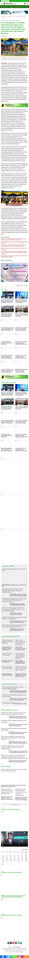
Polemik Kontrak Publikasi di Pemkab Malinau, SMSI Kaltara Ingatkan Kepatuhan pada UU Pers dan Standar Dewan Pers (18, 742)
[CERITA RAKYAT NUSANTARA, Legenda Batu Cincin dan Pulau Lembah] (14, 695)
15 (22, 857)
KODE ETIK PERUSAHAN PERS (19, 950)
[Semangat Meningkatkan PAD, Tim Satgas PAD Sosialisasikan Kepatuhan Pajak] (7, 350)
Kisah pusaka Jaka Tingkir (20, 703)
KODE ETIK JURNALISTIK (21, 948)
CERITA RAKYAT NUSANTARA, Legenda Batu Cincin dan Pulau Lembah (18, 699)
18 (6, 858)
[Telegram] (21, 943)
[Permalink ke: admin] (2, 36)
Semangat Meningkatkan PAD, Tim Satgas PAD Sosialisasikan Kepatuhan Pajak (6, 357)
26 (10, 860)
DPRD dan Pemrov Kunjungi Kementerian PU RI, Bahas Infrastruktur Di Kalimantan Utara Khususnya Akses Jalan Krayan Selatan (17, 614)
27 (14, 860)
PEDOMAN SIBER (7, 950)
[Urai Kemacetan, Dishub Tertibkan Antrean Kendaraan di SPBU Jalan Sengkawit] (21, 350)
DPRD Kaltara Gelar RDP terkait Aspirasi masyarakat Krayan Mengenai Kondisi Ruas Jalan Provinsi (18, 629)
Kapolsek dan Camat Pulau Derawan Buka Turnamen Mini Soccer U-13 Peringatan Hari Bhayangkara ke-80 (21, 798)
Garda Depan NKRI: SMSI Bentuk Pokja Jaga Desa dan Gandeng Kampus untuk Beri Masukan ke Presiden (13, 245)
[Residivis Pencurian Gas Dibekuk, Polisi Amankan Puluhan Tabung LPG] (21, 669)
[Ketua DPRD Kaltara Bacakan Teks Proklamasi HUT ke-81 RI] (14, 575)
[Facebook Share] (16, 286)
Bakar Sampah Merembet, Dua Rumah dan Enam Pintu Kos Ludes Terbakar (20, 648)
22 (22, 858)
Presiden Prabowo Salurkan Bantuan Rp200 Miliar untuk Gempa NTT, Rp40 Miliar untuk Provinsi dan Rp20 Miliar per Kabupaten (14, 252)
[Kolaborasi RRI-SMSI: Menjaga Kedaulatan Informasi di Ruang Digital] (14, 721)
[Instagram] (13, 943)
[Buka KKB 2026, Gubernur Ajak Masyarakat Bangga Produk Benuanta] (21, 295)
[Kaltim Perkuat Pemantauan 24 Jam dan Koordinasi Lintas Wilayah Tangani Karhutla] (21, 322)
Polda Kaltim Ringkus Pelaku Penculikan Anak (7, 674)
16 (26, 857)
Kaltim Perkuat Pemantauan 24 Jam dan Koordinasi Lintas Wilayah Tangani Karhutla (14, 256)
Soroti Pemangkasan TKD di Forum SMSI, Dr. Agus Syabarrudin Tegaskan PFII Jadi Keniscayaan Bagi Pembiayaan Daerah (18, 752)
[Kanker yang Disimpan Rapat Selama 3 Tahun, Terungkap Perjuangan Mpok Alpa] (14, 687)
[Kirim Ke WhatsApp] (27, 286)
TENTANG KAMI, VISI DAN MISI (8, 948)
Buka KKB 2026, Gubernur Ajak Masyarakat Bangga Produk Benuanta (14, 242)
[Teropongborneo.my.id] (10, 4)
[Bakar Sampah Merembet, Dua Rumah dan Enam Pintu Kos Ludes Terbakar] (21, 642)
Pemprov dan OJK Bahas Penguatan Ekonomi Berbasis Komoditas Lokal (21, 343)
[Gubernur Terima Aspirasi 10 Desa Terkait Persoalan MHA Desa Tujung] (21, 309)
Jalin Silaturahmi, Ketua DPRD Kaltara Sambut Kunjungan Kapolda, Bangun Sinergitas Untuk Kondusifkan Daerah (18, 595)
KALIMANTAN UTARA (14, 20)
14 (18, 857)
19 (10, 858)
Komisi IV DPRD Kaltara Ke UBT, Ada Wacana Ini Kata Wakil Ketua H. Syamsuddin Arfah (18, 622)
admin (5, 35)
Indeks (9, 947)
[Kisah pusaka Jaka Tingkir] (8, 703)
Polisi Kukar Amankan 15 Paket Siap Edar (7, 661)
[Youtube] (16, 943)
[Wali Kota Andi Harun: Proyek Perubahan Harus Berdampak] (7, 336)
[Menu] (2, 3)
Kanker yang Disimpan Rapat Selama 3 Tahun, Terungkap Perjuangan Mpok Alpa (18, 691)
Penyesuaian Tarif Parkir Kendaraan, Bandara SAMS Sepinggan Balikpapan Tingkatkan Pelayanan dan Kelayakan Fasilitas (7, 371)
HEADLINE (8, 20)
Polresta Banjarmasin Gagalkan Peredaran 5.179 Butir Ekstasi (7, 648)
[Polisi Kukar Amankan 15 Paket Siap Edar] (8, 656)
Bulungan (3, 20)
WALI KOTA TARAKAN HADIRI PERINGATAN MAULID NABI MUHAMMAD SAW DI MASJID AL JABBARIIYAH (13, 239)
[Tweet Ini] (19, 286)
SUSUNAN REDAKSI (16, 947)
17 (3, 858)
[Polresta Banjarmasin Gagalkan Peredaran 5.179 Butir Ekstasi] (8, 642)
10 (3, 857)
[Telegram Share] (24, 286)
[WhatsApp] (18, 943)
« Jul (2, 864)
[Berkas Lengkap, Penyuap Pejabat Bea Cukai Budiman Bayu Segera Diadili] (21, 656)
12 (10, 857)
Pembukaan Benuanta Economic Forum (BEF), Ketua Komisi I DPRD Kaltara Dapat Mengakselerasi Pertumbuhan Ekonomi (17, 604)
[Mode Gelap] (25, 4)
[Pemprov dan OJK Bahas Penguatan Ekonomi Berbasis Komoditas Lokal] (21, 336)
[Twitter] (11, 943)
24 (3, 860)
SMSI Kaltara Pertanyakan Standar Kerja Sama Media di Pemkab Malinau (18, 733)
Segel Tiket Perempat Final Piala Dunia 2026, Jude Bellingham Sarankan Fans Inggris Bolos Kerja (7, 798)
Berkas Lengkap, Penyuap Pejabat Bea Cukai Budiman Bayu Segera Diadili (20, 662)
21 (18, 858)
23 (26, 858)
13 (14, 857)
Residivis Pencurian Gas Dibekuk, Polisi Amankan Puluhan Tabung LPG (20, 675)
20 (14, 858)
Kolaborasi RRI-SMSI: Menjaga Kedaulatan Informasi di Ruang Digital (18, 725)
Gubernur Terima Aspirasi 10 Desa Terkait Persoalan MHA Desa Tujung (14, 249)
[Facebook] (8, 943)
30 (26, 860)
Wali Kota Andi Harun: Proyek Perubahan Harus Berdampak (6, 343)
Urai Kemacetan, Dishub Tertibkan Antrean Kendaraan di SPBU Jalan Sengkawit (21, 357)
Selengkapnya (14, 804)
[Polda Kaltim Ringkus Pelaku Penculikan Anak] (8, 669)
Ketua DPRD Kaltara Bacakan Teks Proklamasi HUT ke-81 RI (14, 585)
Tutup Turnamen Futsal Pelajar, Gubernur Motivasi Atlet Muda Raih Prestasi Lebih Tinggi (13, 786)
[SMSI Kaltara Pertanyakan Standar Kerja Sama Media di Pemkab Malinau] (14, 729)
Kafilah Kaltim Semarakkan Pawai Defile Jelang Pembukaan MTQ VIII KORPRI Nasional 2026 (21, 371)
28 (18, 860)
